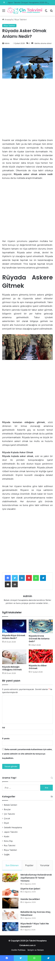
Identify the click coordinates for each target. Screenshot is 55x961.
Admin (7, 43)
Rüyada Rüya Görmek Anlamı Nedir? (13, 637)
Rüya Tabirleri (21, 19)
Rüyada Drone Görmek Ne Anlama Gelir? (39, 638)
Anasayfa (8, 19)
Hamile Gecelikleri (30, 899)
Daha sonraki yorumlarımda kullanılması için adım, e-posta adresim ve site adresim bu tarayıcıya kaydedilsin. (27, 753)
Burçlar (7, 809)
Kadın (6, 836)
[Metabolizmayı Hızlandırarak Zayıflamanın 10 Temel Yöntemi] (10, 877)
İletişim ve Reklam (36, 950)
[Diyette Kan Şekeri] (10, 891)
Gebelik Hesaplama (13, 827)
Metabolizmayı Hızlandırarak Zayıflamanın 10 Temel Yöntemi (36, 877)
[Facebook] (8, 578)
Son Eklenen (12, 865)
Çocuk (7, 818)
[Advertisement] (27, 110)
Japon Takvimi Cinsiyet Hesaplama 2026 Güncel (29, 2)
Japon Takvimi (10, 832)
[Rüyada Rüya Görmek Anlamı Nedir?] (14, 626)
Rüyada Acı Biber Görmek (38, 667)
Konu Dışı (8, 841)
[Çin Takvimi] (25, 10)
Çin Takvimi (9, 814)
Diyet (6, 823)
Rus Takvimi (9, 845)
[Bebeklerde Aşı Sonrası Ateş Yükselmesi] (10, 915)
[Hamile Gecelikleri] (10, 903)
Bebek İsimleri (10, 805)
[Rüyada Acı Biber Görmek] (41, 656)
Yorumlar (44, 865)
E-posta (6, 738)
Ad (3, 727)
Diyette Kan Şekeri (30, 888)
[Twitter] (15, 578)
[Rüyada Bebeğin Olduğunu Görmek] (14, 656)
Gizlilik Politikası (18, 950)
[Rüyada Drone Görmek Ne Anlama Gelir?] (41, 626)
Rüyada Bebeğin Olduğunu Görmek (12, 668)
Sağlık (7, 854)
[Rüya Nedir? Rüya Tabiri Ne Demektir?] (10, 926)
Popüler (29, 865)
